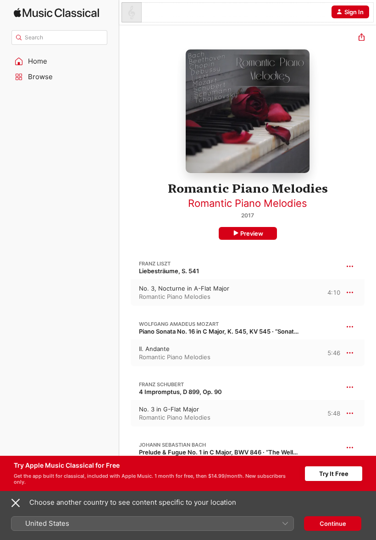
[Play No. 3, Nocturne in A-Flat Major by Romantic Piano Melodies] (125, 292)
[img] (56, 12)
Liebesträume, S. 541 (169, 271)
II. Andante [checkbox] (154, 348)
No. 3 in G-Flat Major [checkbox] (169, 409)
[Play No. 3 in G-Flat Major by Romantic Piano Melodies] (125, 413)
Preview (251, 233)
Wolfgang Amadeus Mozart (179, 324)
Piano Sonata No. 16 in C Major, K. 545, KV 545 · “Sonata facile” (227, 331)
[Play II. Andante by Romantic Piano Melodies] (125, 352)
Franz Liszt (155, 263)
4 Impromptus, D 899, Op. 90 (180, 391)
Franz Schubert (161, 384)
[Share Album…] (362, 38)
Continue (333, 523)
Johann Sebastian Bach (172, 445)
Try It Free (333, 473)
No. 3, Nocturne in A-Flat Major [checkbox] (184, 288)
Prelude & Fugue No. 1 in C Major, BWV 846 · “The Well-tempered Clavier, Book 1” (254, 452)
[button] (59, 61)
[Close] (15, 503)
